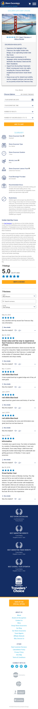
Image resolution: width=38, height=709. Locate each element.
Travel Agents (19, 633)
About (19, 615)
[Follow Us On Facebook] (12, 666)
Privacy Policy (19, 652)
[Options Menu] (35, 330)
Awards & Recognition (19, 618)
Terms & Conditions (19, 657)
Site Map (19, 655)
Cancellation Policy (19, 650)
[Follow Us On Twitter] (16, 666)
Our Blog (19, 628)
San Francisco (8, 223)
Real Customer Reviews (19, 647)
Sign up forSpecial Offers (19, 603)
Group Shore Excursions (19, 625)
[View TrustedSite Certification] (19, 700)
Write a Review (19, 39)
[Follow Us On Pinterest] (25, 666)
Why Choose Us (19, 638)
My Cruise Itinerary (27, 94)
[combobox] (19, 296)
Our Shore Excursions (19, 631)
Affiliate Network (19, 636)
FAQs (19, 623)
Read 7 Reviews (24, 37)
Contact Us (19, 620)
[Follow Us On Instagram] (21, 666)
